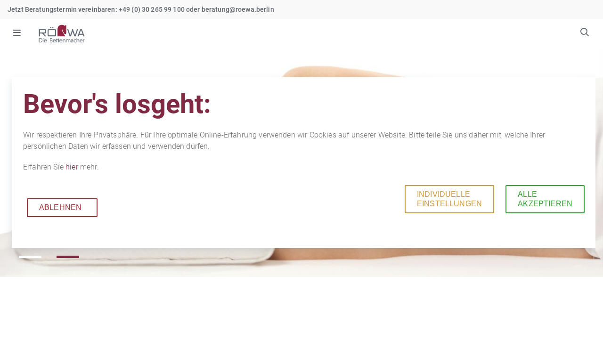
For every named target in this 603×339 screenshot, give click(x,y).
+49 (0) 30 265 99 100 (152, 9)
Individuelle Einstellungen (449, 199)
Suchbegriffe (584, 33)
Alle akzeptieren (545, 199)
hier (72, 166)
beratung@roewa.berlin (238, 9)
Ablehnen (60, 207)
